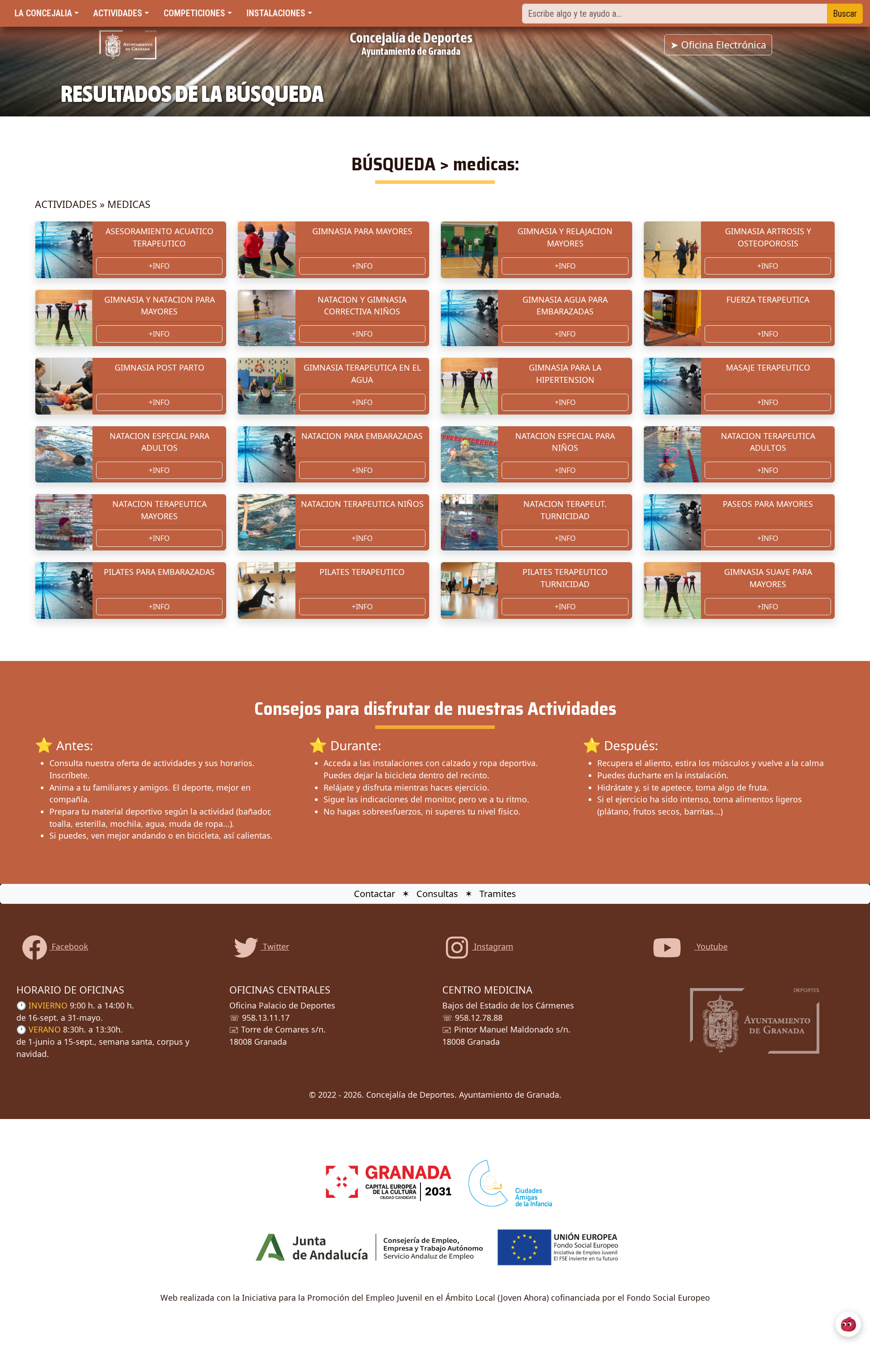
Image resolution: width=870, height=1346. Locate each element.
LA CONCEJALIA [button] (43, 13)
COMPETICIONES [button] (194, 13)
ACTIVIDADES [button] (117, 13)
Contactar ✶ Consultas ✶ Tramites (435, 894)
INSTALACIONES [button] (275, 13)
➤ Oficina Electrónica (718, 44)
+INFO (159, 266)
